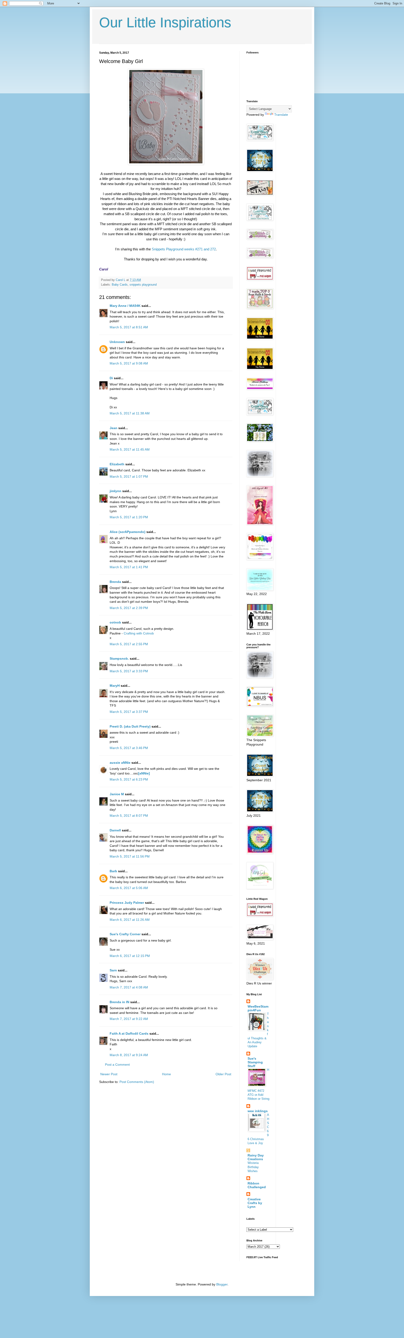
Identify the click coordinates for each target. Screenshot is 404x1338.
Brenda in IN (119, 1002)
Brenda (115, 582)
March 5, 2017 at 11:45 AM (130, 449)
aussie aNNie (120, 762)
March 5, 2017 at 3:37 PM (129, 712)
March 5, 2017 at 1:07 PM (129, 476)
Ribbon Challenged (257, 1185)
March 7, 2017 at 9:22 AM (129, 1019)
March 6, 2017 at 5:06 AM (129, 888)
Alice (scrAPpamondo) (127, 532)
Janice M (117, 794)
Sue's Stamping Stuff (255, 1062)
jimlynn (115, 491)
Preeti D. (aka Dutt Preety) (130, 726)
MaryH (115, 685)
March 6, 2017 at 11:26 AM (130, 919)
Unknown (117, 342)
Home (166, 1074)
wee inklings (258, 1111)
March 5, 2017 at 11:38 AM (130, 413)
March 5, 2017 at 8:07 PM (129, 815)
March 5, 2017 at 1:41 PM (129, 567)
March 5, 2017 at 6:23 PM (129, 779)
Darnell (115, 830)
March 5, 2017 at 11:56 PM (130, 856)
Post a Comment (117, 1064)
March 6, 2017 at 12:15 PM (130, 956)
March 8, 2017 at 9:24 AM (129, 1055)
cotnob (115, 622)
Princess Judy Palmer (127, 902)
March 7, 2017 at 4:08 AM (129, 987)
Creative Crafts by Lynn (255, 1202)
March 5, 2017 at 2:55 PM (129, 644)
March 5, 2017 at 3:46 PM (129, 748)
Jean (113, 428)
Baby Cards (120, 284)
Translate (281, 114)
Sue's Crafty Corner (125, 934)
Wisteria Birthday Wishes (253, 1167)
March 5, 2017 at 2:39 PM (129, 608)
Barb (113, 871)
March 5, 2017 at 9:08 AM (129, 363)
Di (111, 378)
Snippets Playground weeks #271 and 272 (184, 249)
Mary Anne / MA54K (125, 306)
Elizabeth (117, 464)
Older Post (223, 1074)
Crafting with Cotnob (139, 633)
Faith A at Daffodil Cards (129, 1033)
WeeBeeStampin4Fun (258, 1008)
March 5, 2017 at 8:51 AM (129, 327)
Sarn (113, 970)
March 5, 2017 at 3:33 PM (129, 671)
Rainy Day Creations (256, 1157)
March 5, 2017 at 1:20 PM (129, 517)
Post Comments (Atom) (136, 1082)
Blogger (221, 1284)
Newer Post (108, 1074)
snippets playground (143, 284)
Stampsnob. (119, 658)
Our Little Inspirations (165, 22)
